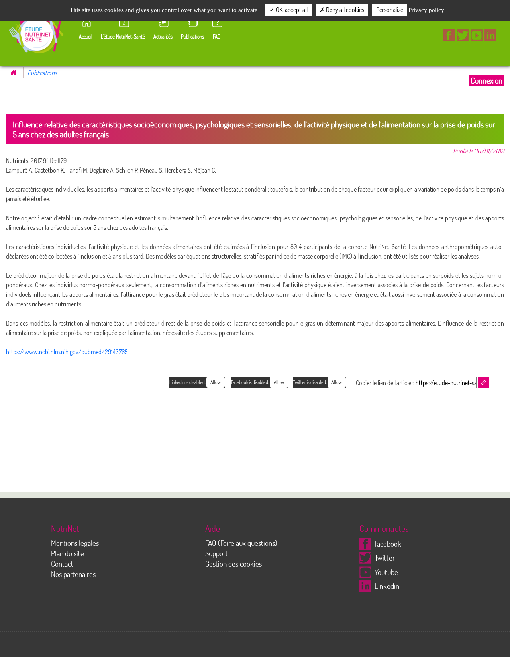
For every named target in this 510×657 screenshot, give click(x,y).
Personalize (389, 10)
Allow (337, 382)
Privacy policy (426, 10)
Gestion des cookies (233, 563)
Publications (42, 72)
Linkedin (387, 585)
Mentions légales (75, 542)
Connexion (486, 80)
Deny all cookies (344, 10)
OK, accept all (291, 10)
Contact (62, 563)
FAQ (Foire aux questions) (241, 542)
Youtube (386, 572)
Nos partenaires (73, 574)
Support (216, 553)
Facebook (388, 543)
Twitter (385, 557)
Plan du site (67, 553)
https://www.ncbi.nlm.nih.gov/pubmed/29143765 (67, 352)
